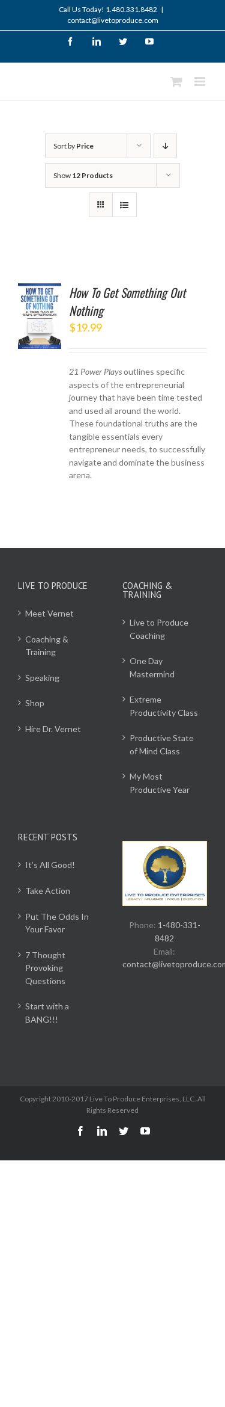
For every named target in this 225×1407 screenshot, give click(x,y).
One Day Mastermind (152, 667)
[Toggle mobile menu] (200, 81)
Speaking (42, 678)
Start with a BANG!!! (47, 1012)
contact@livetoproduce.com (112, 20)
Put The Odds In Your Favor (57, 923)
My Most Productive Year (160, 783)
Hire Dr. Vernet (53, 729)
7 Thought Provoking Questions (45, 968)
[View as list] (124, 205)
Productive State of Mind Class (162, 744)
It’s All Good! (50, 865)
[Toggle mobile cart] (176, 81)
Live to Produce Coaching (159, 629)
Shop (34, 703)
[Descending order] (165, 146)
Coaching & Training (46, 645)
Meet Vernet (49, 613)
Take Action (47, 890)
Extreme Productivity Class (164, 706)
